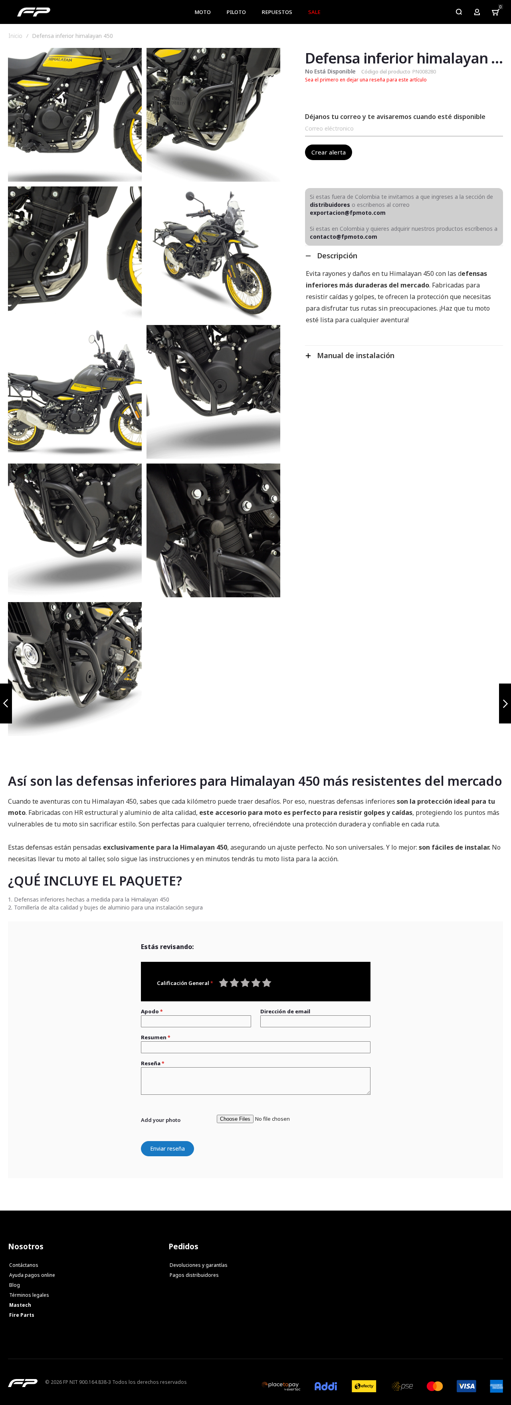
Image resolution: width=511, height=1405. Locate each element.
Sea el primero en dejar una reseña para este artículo (366, 79)
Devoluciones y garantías (199, 1265)
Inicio (15, 36)
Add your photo (160, 1120)
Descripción (337, 255)
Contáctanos (23, 1265)
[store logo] (33, 12)
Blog (14, 1285)
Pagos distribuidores (194, 1275)
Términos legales (29, 1295)
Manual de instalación (355, 355)
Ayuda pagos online (32, 1275)
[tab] (404, 256)
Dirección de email (285, 1011)
